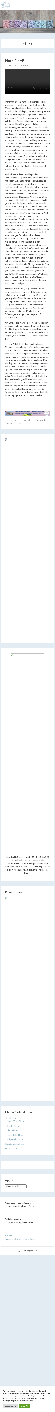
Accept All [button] (24, 1406)
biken (30, 420)
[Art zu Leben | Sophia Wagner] (5, 4)
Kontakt (8, 1235)
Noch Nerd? (14, 60)
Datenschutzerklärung (26, 1239)
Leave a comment (14, 423)
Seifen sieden (11, 1148)
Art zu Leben (13, 420)
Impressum (10, 1239)
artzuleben (25, 65)
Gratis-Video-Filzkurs (16, 1121)
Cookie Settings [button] (10, 1406)
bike (25, 420)
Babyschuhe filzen (15, 1139)
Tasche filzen (13, 1125)
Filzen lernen (10, 1118)
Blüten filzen (12, 1130)
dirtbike (43, 420)
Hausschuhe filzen (15, 1135)
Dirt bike (36, 420)
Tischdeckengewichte (14, 1144)
